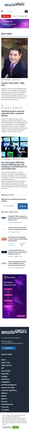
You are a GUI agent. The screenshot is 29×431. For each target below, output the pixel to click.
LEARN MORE (8, 348)
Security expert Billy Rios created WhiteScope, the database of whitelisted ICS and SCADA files (14, 165)
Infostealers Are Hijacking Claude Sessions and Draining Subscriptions (17, 239)
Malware (4, 393)
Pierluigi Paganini (7, 79)
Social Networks (7, 404)
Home (3, 360)
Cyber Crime (11, 268)
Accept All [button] (15, 427)
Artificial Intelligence (11, 244)
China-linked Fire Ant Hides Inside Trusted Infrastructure (17, 228)
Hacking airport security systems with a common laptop (12, 113)
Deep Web (5, 374)
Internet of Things (8, 387)
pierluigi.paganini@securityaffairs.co (12, 343)
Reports (4, 399)
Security (10, 222)
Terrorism (5, 407)
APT (9, 232)
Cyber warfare (6, 365)
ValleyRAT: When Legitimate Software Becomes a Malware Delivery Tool (18, 218)
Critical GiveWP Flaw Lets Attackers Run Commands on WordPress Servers (17, 252)
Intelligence (5, 382)
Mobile (3, 396)
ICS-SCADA (5, 410)
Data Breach (5, 371)
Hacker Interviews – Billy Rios (12, 84)
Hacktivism (5, 379)
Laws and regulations (9, 390)
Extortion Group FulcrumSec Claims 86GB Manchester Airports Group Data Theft (17, 263)
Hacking (4, 376)
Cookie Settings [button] (7, 427)
